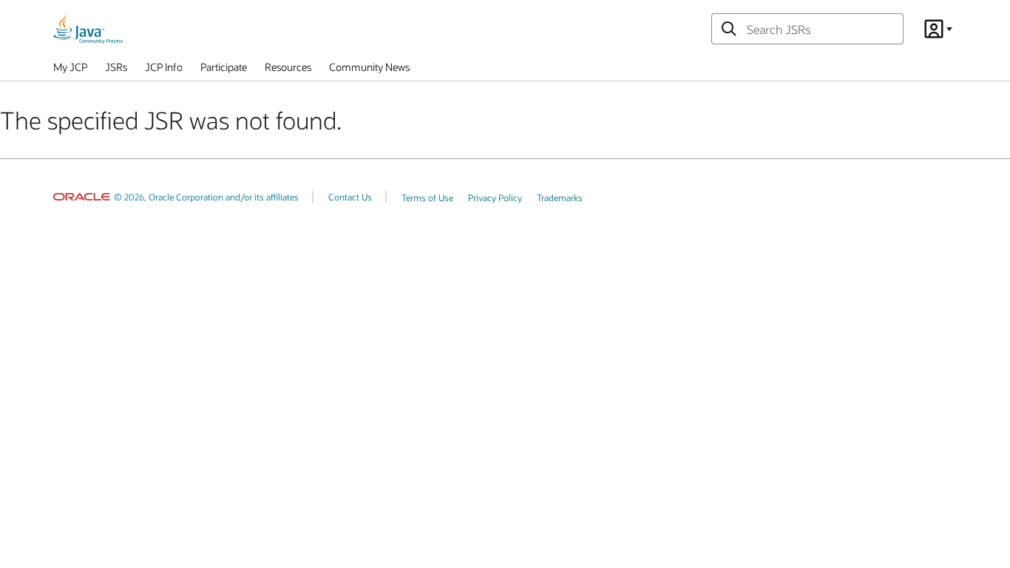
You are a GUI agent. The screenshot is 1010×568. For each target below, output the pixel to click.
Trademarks (560, 197)
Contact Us (350, 197)
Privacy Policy (495, 197)
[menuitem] (70, 70)
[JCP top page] (88, 29)
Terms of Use (427, 197)
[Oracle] (81, 196)
